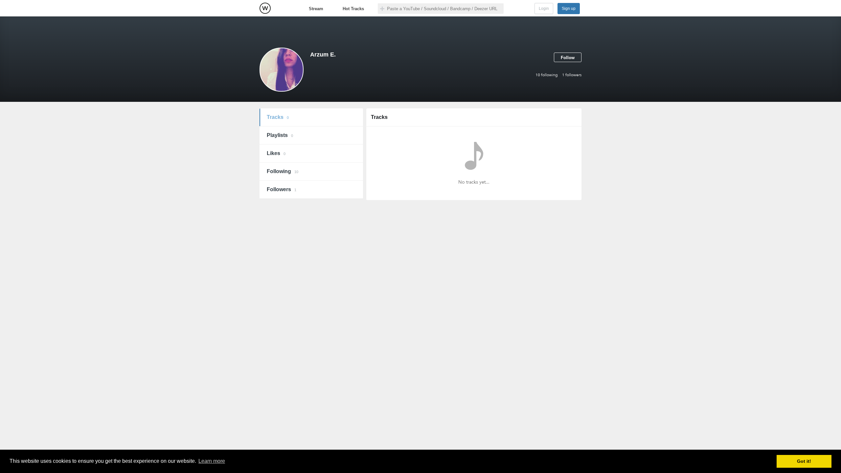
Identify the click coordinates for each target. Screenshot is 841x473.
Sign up (569, 8)
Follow (568, 57)
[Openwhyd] (265, 8)
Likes (276, 153)
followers (571, 75)
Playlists (280, 135)
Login (544, 8)
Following (282, 171)
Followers (281, 189)
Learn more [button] (211, 461)
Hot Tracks (353, 8)
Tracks (278, 117)
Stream (316, 8)
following (546, 75)
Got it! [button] (804, 461)
